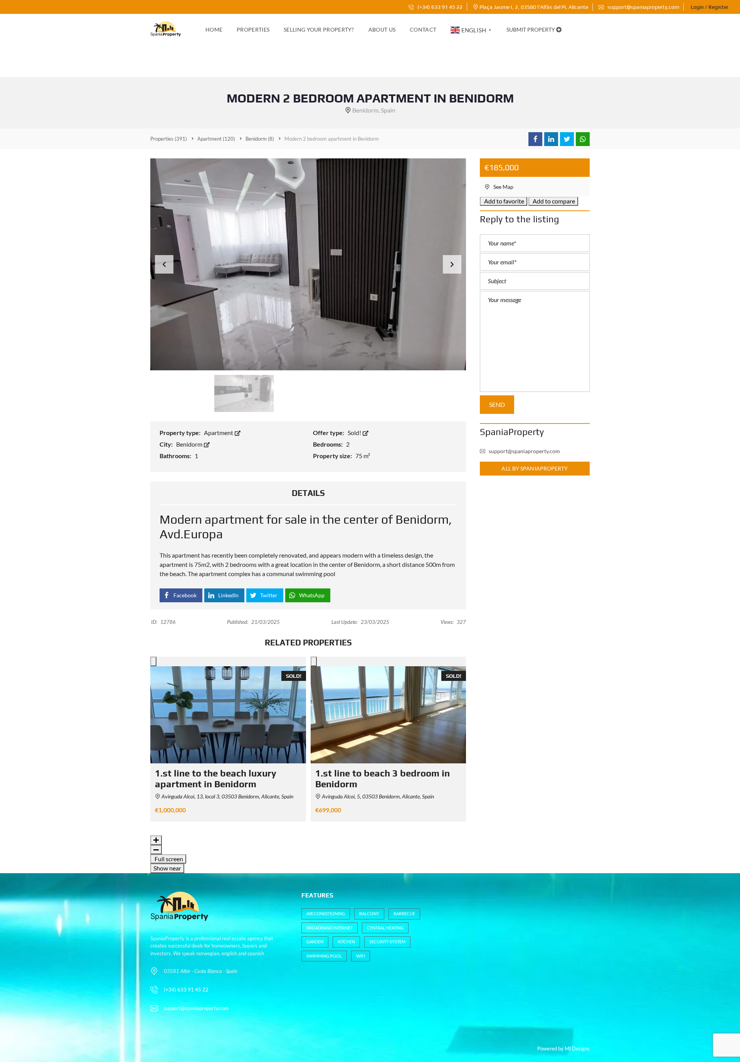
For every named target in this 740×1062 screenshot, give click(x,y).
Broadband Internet (329, 927)
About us (381, 29)
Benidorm (190, 444)
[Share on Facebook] (535, 139)
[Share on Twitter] (567, 139)
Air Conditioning (325, 913)
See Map (502, 186)
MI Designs (577, 1048)
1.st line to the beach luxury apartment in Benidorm (215, 779)
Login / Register (709, 7)
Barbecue (404, 913)
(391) (168, 139)
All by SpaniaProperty (534, 468)
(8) (260, 139)
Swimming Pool (324, 955)
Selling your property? (319, 29)
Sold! (355, 432)
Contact (423, 29)
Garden (314, 941)
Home (213, 29)
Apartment (219, 432)
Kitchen (346, 941)
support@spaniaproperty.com (643, 7)
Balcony (369, 913)
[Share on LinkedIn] (551, 139)
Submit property (531, 29)
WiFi (360, 955)
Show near (167, 868)
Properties (253, 29)
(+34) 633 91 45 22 (439, 7)
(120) (216, 139)
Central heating (385, 927)
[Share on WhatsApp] (583, 139)
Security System (387, 941)
